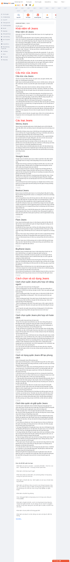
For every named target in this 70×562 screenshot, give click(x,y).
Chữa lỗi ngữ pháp (7, 25)
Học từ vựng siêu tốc (5, 40)
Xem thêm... (19, 518)
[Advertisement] (63, 33)
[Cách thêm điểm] (19, 5)
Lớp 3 (28, 8)
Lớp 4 (34, 8)
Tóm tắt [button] (18, 69)
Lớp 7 (53, 8)
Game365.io (48, 2)
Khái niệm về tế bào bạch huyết (25, 471)
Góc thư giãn (38, 2)
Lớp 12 (31, 10)
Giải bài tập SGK (19, 2)
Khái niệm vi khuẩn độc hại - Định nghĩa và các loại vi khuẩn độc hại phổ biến (34, 480)
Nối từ (4, 54)
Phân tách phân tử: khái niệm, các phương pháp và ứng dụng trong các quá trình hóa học (34, 475)
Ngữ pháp (5, 31)
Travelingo (5, 51)
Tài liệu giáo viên (6, 22)
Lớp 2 (22, 8)
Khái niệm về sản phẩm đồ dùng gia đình (28, 510)
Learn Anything (6, 36)
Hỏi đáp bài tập (6, 17)
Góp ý (55, 2)
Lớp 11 (24, 10)
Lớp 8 (59, 8)
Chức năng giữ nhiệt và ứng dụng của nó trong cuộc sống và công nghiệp (33, 497)
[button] (34, 5)
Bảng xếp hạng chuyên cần (5, 47)
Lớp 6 (47, 8)
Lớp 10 (18, 10)
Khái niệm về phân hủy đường (25, 493)
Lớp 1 (16, 8)
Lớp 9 (65, 8)
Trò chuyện (29, 2)
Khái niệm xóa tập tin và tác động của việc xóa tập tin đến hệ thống (34, 514)
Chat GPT (5, 19)
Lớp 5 (40, 8)
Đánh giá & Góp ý (7, 33)
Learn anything (20, 23)
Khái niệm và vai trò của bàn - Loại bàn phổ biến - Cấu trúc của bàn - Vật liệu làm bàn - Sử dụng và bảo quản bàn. (34, 466)
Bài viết (4, 28)
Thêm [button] (62, 2)
